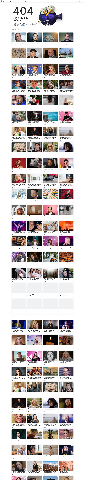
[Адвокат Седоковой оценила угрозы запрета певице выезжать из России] (19, 212)
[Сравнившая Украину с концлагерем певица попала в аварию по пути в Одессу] (19, 259)
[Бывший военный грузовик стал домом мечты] (50, 322)
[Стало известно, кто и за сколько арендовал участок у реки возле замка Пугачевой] (50, 149)
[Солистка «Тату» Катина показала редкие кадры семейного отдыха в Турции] (19, 165)
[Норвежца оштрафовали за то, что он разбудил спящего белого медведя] (66, 134)
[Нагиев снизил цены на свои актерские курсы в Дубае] (66, 165)
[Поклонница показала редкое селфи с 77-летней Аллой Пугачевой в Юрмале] (66, 389)
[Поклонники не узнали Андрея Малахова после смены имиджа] (19, 468)
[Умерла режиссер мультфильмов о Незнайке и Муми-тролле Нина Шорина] (19, 389)
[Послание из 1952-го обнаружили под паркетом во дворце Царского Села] (19, 55)
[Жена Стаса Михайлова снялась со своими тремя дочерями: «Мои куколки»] (19, 71)
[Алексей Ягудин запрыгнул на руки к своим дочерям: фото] (34, 243)
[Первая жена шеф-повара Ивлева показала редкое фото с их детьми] (34, 55)
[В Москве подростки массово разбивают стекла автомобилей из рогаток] (50, 39)
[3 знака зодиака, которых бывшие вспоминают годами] (66, 374)
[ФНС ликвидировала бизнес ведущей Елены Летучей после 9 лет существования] (34, 290)
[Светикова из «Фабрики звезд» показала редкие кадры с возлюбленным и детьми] (34, 259)
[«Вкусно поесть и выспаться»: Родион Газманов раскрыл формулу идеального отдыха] (50, 212)
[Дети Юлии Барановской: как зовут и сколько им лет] (66, 468)
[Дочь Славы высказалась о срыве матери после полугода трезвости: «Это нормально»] (66, 405)
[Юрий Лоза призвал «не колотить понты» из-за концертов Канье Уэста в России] (34, 149)
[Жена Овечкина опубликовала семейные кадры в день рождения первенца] (66, 196)
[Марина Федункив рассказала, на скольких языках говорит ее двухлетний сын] (19, 87)
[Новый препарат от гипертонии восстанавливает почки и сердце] (66, 181)
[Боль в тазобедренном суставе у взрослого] (19, 306)
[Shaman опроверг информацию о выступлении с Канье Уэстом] (66, 243)
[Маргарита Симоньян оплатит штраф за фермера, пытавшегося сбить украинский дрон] (19, 102)
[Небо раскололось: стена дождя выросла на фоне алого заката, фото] (66, 228)
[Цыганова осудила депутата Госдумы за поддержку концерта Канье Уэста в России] (34, 358)
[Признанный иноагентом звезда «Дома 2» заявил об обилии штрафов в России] (34, 87)
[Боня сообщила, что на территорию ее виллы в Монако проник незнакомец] (34, 452)
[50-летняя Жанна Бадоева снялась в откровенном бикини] (50, 87)
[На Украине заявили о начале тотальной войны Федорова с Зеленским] (34, 134)
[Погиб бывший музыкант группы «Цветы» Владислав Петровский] (50, 374)
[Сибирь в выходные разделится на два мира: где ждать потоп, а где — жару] (34, 322)
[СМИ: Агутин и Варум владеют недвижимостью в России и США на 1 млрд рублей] (19, 134)
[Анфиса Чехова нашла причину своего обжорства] (50, 290)
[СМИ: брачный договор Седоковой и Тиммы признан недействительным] (34, 228)
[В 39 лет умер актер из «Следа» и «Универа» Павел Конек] (34, 196)
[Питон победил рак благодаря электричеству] (66, 259)
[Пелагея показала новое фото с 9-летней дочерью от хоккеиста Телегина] (50, 71)
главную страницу (23, 25)
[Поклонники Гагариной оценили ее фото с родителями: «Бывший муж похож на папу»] (19, 149)
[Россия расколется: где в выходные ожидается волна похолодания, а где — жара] (50, 468)
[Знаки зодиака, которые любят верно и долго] (19, 118)
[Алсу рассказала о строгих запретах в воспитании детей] (34, 275)
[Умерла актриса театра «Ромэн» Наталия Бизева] (50, 389)
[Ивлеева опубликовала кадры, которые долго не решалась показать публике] (34, 102)
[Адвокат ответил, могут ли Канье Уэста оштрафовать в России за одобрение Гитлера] (34, 338)
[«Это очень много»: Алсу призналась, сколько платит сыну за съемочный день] (66, 118)
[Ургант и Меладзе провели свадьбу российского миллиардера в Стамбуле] (34, 71)
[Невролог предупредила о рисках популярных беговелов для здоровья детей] (50, 259)
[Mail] (1, 1)
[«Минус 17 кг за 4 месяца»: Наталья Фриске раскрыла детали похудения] (50, 243)
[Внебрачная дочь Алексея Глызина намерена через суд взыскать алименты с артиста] (66, 358)
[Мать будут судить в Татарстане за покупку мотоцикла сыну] (50, 181)
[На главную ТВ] (3, 1)
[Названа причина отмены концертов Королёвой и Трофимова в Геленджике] (34, 389)
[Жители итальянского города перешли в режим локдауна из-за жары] (66, 306)
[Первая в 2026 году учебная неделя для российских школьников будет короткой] (50, 228)
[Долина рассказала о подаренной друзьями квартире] (66, 322)
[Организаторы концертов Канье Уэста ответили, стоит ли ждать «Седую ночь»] (50, 165)
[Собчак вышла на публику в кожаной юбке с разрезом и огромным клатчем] (19, 275)
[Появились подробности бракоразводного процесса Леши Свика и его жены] (66, 436)
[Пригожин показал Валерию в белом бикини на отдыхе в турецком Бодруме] (66, 102)
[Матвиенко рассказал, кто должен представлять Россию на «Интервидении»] (19, 290)
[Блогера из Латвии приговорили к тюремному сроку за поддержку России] (34, 165)
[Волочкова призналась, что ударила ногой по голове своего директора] (66, 71)
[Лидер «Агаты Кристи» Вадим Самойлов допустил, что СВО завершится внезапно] (19, 322)
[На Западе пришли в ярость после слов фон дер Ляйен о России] (19, 358)
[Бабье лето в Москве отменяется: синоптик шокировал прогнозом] (66, 212)
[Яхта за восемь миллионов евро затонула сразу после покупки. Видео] (66, 55)
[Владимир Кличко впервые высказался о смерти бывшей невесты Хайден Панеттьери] (66, 39)
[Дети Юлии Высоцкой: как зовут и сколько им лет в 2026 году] (19, 374)
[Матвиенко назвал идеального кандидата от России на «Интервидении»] (66, 452)
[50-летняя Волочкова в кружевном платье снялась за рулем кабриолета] (66, 275)
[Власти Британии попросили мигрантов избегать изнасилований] (50, 405)
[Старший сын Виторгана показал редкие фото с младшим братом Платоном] (34, 405)
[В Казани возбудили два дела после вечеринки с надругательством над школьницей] (50, 102)
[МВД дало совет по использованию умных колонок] (34, 212)
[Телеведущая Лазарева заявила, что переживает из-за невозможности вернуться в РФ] (19, 196)
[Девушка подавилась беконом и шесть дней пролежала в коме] (34, 181)
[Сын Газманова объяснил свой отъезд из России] (34, 39)
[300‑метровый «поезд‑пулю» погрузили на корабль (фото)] (50, 306)
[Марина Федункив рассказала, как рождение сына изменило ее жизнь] (19, 452)
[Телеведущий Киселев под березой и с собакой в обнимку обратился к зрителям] (50, 55)
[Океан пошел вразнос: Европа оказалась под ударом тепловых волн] (50, 118)
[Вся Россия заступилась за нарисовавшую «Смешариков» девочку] (50, 196)
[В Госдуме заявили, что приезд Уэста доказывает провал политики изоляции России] (50, 134)
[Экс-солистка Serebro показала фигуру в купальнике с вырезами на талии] (34, 306)
